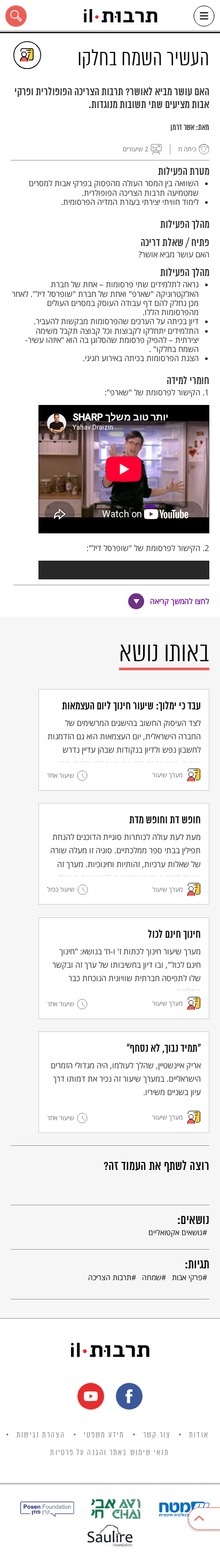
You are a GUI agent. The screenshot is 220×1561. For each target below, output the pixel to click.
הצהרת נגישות (41, 1435)
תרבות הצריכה (109, 1277)
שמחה (151, 1277)
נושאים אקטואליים (175, 1232)
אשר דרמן (182, 128)
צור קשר (157, 1435)
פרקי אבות (187, 1277)
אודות (199, 1435)
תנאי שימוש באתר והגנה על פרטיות (109, 1453)
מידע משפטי (104, 1435)
